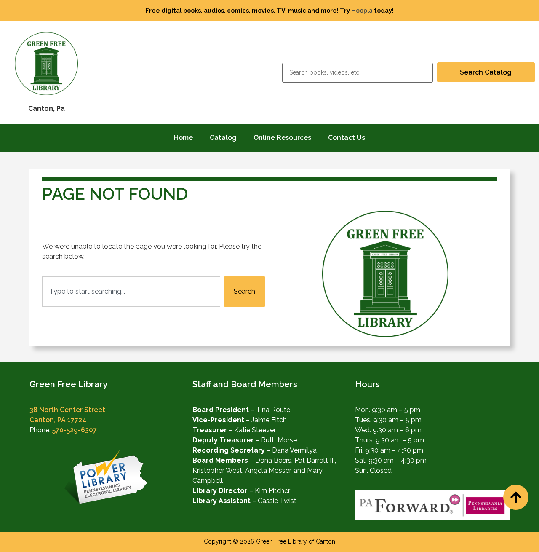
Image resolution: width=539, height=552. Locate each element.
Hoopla (362, 10)
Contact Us (346, 138)
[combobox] (131, 291)
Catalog (223, 138)
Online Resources (282, 138)
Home (183, 138)
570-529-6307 (74, 430)
